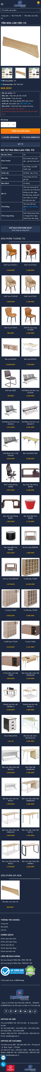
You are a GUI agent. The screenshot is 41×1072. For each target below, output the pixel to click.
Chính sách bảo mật (8, 951)
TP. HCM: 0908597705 (31, 137)
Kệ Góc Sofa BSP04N (30, 547)
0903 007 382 (35, 1052)
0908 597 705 (12, 1052)
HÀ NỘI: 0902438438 (11, 137)
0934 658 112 (34, 1033)
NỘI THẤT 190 (25, 103)
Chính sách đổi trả (7, 945)
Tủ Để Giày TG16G (10, 641)
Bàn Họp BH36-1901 (30, 453)
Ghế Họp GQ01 (10, 390)
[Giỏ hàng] (38, 5)
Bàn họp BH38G (10, 359)
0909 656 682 (23, 1052)
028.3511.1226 (34, 1050)
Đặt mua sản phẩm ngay (20, 229)
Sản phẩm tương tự (13, 238)
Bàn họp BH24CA (30, 359)
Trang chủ (4, 923)
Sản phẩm (4, 927)
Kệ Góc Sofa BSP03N (10, 579)
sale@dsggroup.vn (12, 1036)
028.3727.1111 (9, 1050)
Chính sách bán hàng (8, 948)
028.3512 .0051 (21, 1050)
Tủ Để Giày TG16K (30, 610)
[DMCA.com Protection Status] (30, 972)
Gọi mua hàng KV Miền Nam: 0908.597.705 (16, 963)
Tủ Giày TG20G (10, 610)
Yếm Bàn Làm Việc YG (10, 902)
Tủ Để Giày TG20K (30, 579)
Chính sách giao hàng (9, 942)
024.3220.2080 (18, 1031)
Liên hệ (3, 930)
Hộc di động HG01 (10, 736)
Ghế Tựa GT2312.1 (11, 265)
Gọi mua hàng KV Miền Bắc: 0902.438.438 (16, 960)
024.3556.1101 (21, 1028)
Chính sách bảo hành (8, 939)
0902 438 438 (23, 1033)
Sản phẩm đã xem (11, 875)
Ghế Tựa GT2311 (30, 296)
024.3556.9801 (9, 1028)
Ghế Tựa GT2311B (10, 296)
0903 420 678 (12, 1033)
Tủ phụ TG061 (30, 641)
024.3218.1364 (33, 1028)
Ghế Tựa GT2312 (30, 265)
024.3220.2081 (6, 1031)
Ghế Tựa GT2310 (10, 328)
